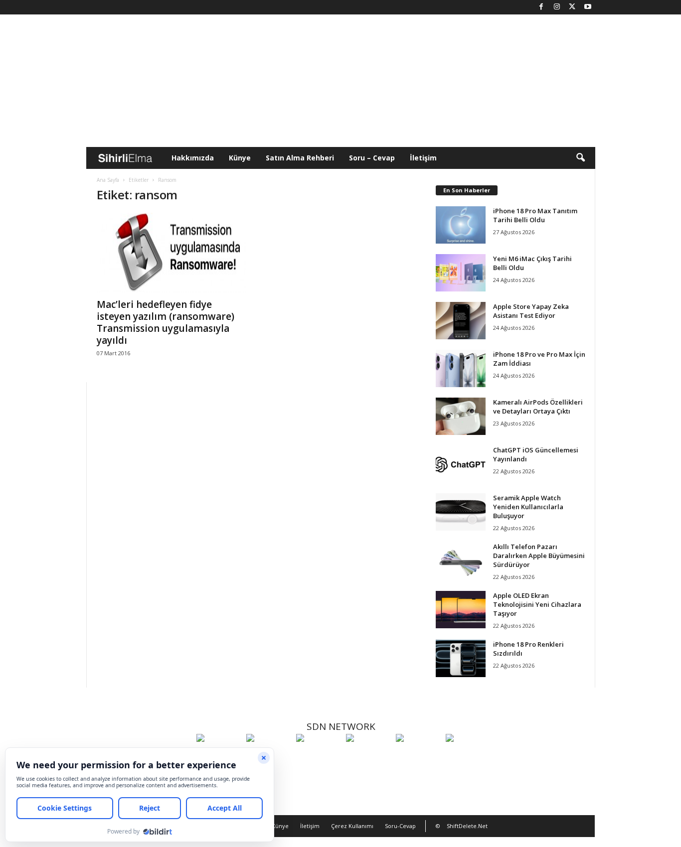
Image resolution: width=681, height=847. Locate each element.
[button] (580, 158)
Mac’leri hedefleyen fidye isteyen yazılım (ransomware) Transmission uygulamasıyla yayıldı (165, 322)
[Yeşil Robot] (318, 756)
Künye (240, 157)
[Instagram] (557, 7)
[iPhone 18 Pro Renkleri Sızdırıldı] (461, 658)
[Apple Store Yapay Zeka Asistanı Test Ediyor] (461, 320)
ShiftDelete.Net (467, 826)
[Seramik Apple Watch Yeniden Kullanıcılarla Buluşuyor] (461, 512)
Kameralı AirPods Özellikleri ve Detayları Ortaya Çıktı (538, 407)
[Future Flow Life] (468, 756)
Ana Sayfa (108, 179)
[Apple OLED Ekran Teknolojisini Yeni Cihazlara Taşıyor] (461, 609)
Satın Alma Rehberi (300, 157)
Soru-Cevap (400, 826)
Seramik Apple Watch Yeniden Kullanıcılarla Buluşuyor (528, 506)
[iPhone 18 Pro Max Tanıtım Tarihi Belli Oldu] (461, 225)
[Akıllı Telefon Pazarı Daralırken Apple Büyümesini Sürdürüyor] (461, 560)
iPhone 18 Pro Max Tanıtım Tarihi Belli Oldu (535, 215)
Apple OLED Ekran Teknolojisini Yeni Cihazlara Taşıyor (537, 604)
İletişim (423, 157)
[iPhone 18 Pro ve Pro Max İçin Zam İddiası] (461, 368)
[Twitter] (572, 7)
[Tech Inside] (368, 756)
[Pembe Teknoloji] (418, 756)
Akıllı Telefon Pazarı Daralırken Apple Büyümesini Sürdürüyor (539, 555)
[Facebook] (541, 7)
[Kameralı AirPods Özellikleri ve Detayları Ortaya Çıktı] (461, 416)
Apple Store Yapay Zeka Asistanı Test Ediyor (531, 311)
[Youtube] (588, 7)
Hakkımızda (192, 157)
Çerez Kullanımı (352, 826)
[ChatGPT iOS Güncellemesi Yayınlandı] (461, 464)
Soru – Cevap (372, 157)
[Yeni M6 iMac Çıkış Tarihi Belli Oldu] (461, 272)
